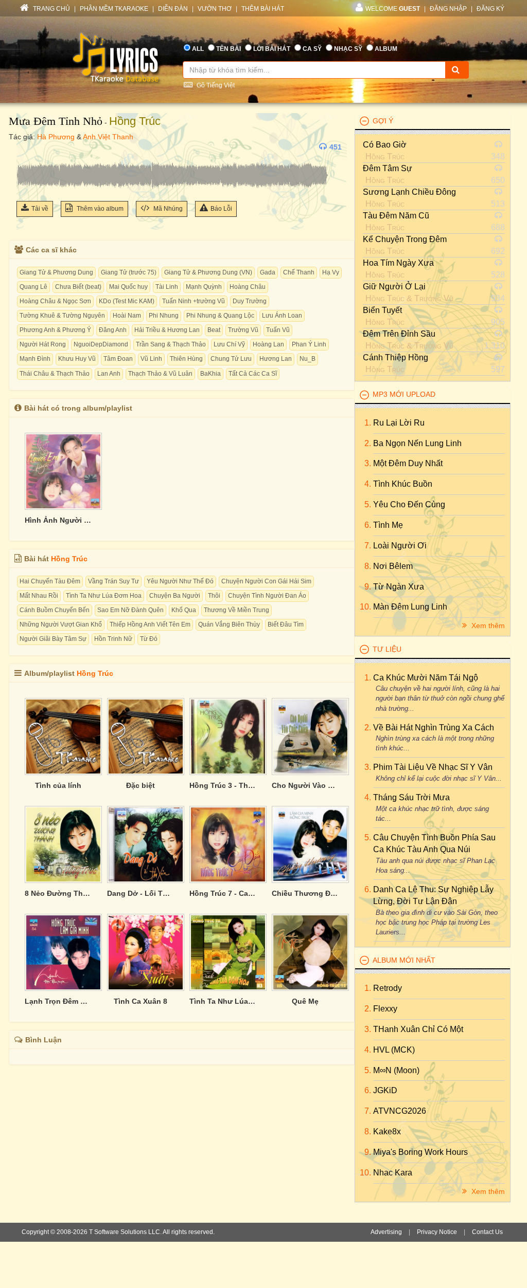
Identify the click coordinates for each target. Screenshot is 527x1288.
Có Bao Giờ (385, 144)
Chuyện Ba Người (174, 595)
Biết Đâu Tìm (286, 624)
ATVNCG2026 (399, 1111)
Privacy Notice (437, 1232)
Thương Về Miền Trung (236, 610)
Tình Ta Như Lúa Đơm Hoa (104, 595)
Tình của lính (58, 785)
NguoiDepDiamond (101, 344)
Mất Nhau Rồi (39, 595)
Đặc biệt (140, 785)
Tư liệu (387, 649)
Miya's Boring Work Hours (420, 1152)
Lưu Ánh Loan (282, 315)
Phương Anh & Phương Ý (55, 330)
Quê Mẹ (305, 1001)
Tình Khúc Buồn (402, 484)
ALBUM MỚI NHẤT (404, 960)
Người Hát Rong (43, 344)
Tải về (39, 208)
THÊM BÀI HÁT (262, 8)
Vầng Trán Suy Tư (113, 581)
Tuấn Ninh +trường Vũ (193, 301)
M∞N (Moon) (396, 1070)
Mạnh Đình (35, 358)
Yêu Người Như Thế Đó (180, 581)
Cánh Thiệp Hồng (395, 357)
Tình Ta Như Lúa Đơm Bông (222, 1001)
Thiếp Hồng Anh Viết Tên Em (150, 624)
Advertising (386, 1232)
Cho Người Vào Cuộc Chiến (305, 785)
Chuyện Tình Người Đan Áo (267, 595)
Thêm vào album (99, 208)
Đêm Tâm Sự (387, 168)
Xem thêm (487, 625)
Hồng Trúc (135, 121)
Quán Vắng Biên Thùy (229, 624)
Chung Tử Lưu (231, 358)
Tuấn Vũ (278, 330)
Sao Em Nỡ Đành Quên (130, 610)
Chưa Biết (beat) (78, 286)
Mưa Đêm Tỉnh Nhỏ (55, 121)
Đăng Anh (113, 330)
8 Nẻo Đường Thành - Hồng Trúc (58, 893)
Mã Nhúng (167, 208)
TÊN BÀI (228, 48)
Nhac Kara (392, 1172)
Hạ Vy (330, 272)
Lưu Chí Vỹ (229, 344)
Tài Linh (166, 286)
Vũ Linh (151, 358)
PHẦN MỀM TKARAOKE (114, 8)
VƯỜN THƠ (215, 8)
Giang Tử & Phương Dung (56, 272)
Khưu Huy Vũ (77, 358)
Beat (213, 330)
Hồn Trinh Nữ (113, 638)
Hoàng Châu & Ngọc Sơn (55, 301)
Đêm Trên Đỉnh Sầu (399, 333)
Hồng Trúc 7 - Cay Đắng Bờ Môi (222, 893)
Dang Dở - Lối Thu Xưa (140, 893)
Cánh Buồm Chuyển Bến (55, 610)
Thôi (214, 595)
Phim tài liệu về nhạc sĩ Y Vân (433, 767)
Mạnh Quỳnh (204, 286)
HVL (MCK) (394, 1049)
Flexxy (385, 1008)
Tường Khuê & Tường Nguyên (62, 315)
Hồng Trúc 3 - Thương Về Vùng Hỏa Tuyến (222, 785)
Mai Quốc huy (128, 286)
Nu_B (307, 358)
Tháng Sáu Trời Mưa (411, 797)
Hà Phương (56, 137)
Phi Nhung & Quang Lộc (220, 315)
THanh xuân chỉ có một (418, 1029)
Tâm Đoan (118, 358)
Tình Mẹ (388, 525)
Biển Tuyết (382, 310)
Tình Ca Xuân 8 (140, 1001)
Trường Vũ (243, 330)
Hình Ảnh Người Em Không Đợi (58, 520)
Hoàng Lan (268, 344)
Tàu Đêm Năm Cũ (396, 215)
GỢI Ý (383, 121)
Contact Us (487, 1232)
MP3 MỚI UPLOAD (404, 394)
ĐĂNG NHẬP (448, 8)
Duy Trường (250, 301)
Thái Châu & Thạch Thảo (55, 373)
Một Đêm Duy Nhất (408, 463)
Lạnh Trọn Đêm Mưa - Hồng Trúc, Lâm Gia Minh (58, 1001)
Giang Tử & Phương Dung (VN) (208, 272)
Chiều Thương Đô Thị (305, 893)
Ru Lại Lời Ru (399, 422)
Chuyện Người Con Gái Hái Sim (266, 581)
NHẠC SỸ (348, 48)
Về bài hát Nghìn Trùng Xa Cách (433, 727)
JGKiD (385, 1090)
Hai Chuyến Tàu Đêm (50, 581)
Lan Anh (108, 373)
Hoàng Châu (248, 286)
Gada (267, 272)
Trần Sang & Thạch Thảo (171, 344)
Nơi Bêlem (393, 566)
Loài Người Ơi (400, 545)
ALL (198, 48)
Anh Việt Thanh (108, 137)
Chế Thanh (298, 272)
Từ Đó (148, 638)
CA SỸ (312, 48)
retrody (387, 988)
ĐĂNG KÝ (490, 8)
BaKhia (210, 373)
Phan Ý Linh (309, 344)
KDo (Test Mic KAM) (126, 301)
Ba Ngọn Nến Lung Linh (417, 443)
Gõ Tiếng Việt (215, 85)
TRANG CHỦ (50, 8)
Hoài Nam (127, 315)
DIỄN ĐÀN (173, 8)
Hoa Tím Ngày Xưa (398, 263)
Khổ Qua (183, 610)
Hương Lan (275, 358)
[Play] (26, 147)
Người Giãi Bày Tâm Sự (53, 638)
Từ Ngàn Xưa (398, 586)
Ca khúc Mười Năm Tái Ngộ (425, 677)
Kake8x (387, 1131)
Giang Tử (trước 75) (128, 272)
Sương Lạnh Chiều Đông (409, 192)
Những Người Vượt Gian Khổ (61, 624)
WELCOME (392, 8)
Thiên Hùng (186, 358)
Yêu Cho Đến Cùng (409, 504)
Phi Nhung (164, 315)
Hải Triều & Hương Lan (167, 330)
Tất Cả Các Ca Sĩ (253, 373)
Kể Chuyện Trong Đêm (405, 239)
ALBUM (386, 48)
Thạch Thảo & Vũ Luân (160, 373)
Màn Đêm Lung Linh (410, 606)
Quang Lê (33, 286)
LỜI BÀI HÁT (271, 48)
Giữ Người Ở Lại (394, 286)
